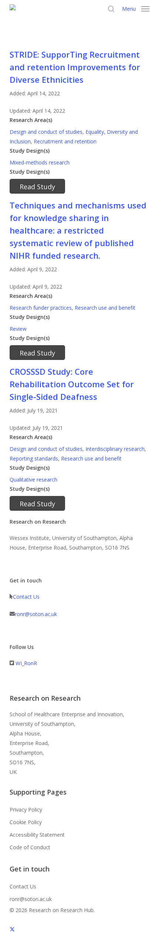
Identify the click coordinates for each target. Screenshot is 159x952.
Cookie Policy (26, 822)
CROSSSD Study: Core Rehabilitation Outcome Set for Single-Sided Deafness (72, 384)
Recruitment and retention (65, 141)
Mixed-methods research (40, 162)
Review (18, 328)
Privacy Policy (26, 809)
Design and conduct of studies (46, 131)
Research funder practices (41, 307)
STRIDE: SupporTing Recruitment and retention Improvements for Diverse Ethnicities (75, 67)
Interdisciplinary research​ (115, 448)
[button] (135, 8)
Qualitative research (33, 479)
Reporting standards (34, 458)
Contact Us (26, 596)
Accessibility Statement (37, 834)
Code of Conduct (30, 847)
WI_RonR (26, 663)
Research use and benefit (105, 307)
